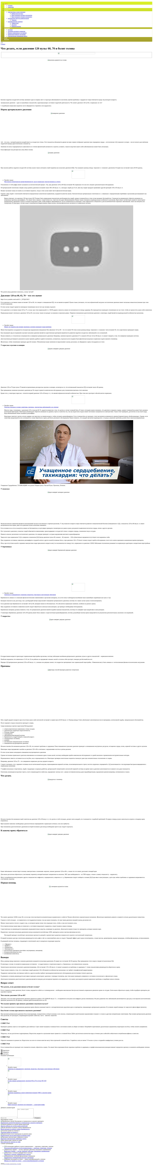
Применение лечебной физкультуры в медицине (19, 1157)
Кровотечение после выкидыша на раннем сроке (15, 1135)
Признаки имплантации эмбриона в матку (13, 1138)
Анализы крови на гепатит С (9, 1132)
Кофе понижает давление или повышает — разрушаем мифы (26, 1104)
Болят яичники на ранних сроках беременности (15, 1129)
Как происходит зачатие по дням (10, 1142)
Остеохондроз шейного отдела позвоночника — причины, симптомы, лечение (28, 1148)
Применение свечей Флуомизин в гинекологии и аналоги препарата (21, 1123)
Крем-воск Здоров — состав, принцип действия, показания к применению (26, 1151)
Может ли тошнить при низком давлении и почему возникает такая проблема (27, 327)
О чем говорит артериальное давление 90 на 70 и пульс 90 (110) (27, 1081)
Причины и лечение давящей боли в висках (17, 1154)
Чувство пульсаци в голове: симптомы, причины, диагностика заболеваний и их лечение (31, 407)
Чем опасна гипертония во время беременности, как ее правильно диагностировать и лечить (32, 181)
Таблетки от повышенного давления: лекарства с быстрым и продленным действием (30, 594)
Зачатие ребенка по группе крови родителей (14, 1126)
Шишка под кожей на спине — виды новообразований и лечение (24, 1161)
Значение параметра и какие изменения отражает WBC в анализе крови (29, 1092)
